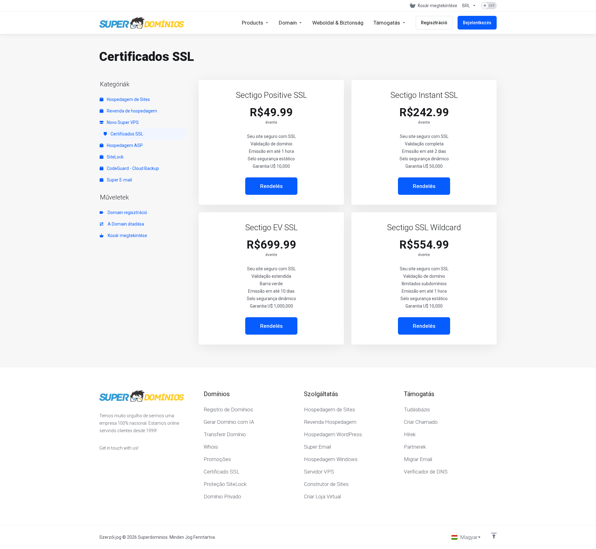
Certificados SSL (126, 133)
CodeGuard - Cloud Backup (132, 168)
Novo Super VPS (122, 122)
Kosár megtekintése (126, 235)
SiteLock (115, 156)
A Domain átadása (125, 224)
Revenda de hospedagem (131, 110)
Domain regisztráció (126, 212)
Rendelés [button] (271, 186)
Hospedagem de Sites (128, 99)
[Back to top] (494, 535)
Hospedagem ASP (124, 145)
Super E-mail (119, 179)
